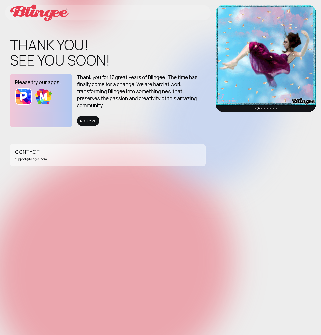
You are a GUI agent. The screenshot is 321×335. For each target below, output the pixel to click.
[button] (255, 108)
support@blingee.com (31, 159)
